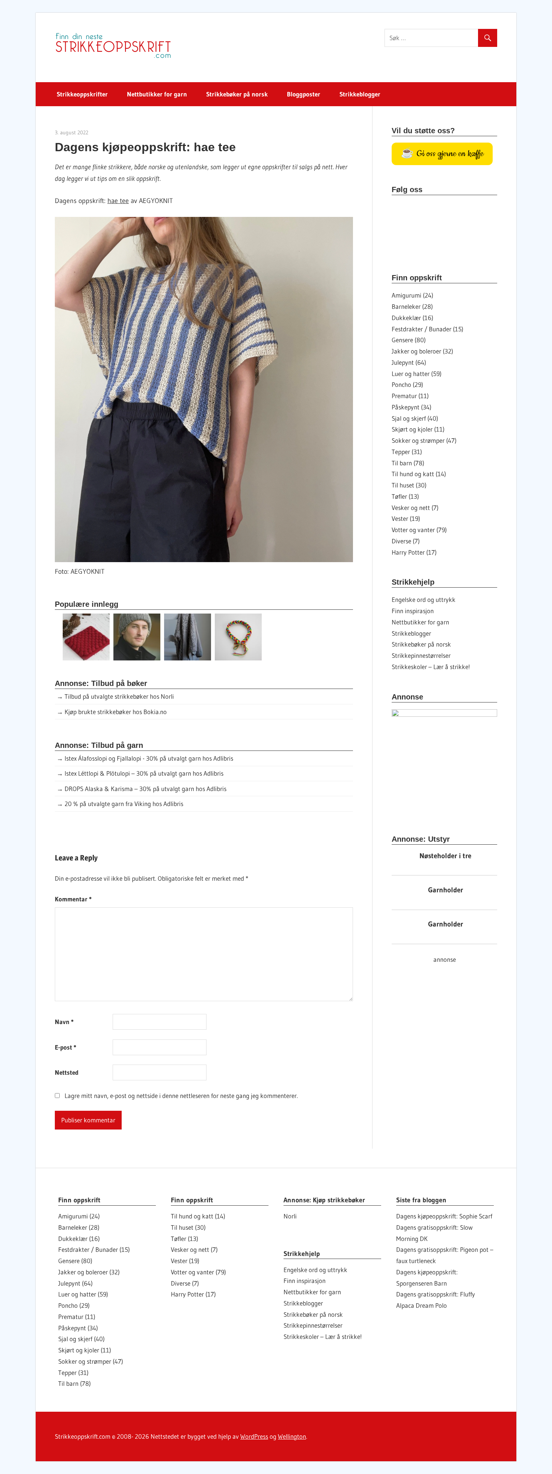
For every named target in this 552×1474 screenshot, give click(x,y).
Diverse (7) (406, 541)
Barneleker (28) (412, 306)
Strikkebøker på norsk (237, 94)
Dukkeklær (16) (412, 318)
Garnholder (445, 890)
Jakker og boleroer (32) (422, 351)
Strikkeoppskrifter (82, 94)
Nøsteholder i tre (445, 855)
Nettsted (66, 1072)
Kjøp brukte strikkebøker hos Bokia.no (116, 712)
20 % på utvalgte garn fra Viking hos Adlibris (124, 804)
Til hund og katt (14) (419, 474)
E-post (65, 1047)
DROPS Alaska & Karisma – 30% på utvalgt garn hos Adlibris (145, 789)
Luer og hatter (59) (417, 374)
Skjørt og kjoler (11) (418, 429)
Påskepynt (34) (411, 407)
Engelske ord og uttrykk (423, 599)
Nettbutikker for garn (157, 94)
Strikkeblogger (359, 94)
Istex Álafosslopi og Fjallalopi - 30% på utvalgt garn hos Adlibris (149, 758)
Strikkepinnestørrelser (421, 655)
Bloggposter (303, 94)
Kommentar (73, 899)
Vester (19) (406, 518)
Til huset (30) (409, 485)
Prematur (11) (410, 396)
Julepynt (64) (409, 362)
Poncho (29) (407, 384)
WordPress (254, 1436)
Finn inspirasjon (413, 611)
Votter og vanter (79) (419, 530)
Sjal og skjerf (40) (415, 418)
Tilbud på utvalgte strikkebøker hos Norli (119, 696)
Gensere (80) (409, 340)
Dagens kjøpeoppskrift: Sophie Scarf (444, 1216)
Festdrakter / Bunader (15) (427, 329)
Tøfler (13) (405, 496)
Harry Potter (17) (414, 552)
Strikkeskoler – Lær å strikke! (431, 667)
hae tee (118, 201)
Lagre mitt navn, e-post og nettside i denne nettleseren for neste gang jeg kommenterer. (181, 1095)
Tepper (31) (407, 452)
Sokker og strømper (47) (424, 440)
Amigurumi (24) (412, 295)
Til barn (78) (408, 463)
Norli (290, 1216)
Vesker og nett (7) (415, 507)
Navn (64, 1022)
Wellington (292, 1436)
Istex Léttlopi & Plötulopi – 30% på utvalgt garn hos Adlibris (144, 773)
